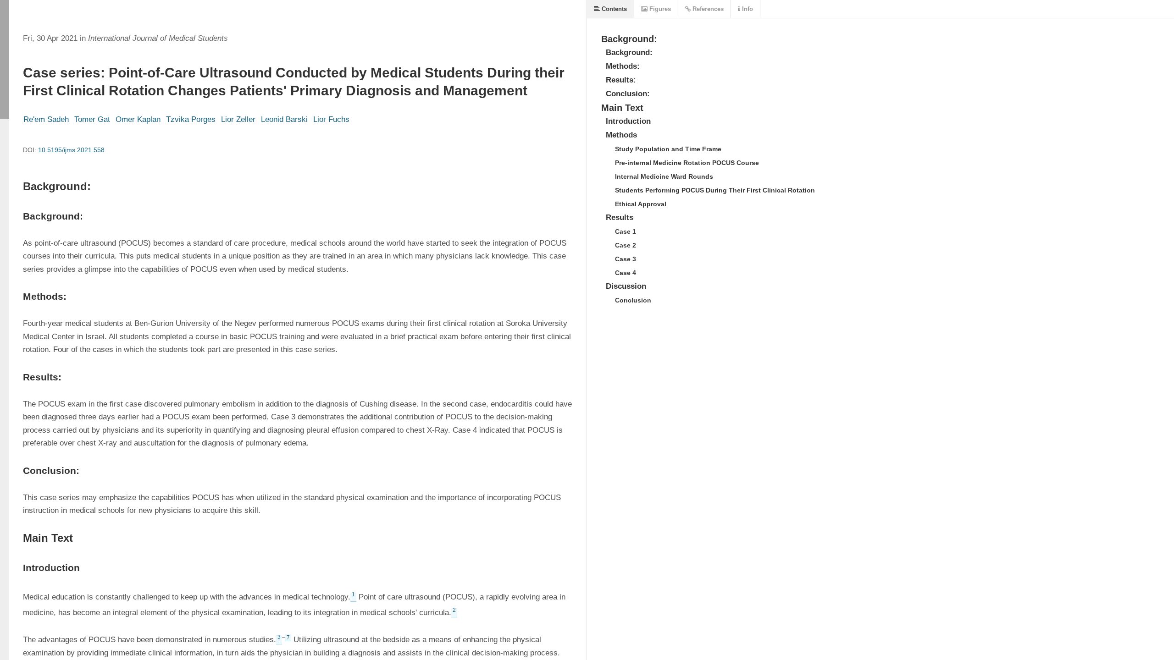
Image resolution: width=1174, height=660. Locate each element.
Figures (659, 9)
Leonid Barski (284, 119)
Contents (613, 9)
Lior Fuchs (331, 119)
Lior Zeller (238, 119)
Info (746, 9)
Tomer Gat (92, 119)
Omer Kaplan (138, 119)
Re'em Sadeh (46, 119)
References (707, 9)
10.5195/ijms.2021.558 (71, 150)
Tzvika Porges (191, 119)
